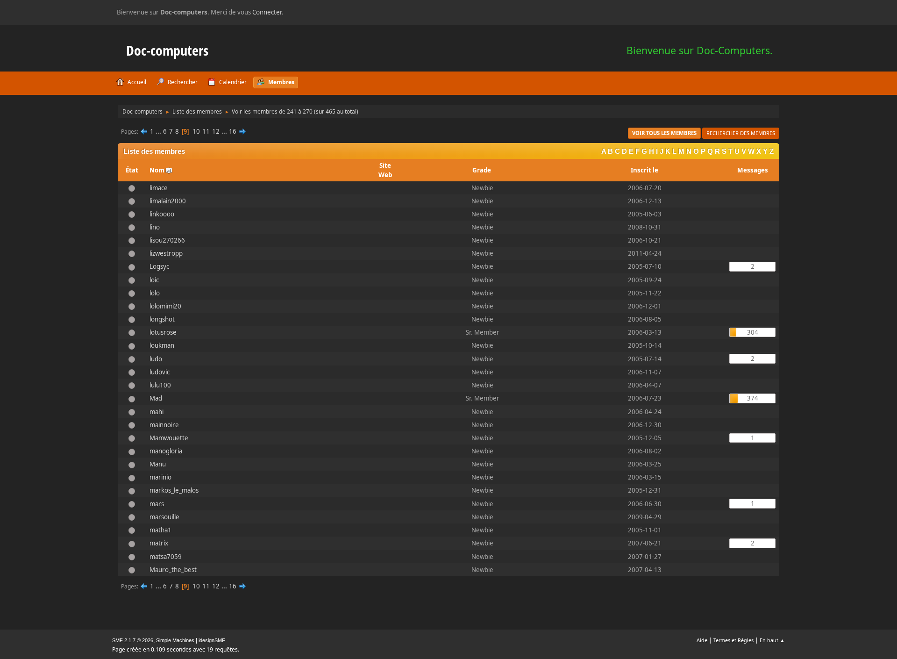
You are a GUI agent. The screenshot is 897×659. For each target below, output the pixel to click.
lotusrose (163, 332)
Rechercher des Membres (740, 132)
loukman (162, 345)
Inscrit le (644, 170)
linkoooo (162, 214)
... (159, 131)
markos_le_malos (174, 490)
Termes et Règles (733, 640)
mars (157, 504)
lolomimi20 (165, 306)
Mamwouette (169, 438)
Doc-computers (167, 50)
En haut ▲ (772, 640)
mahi (157, 412)
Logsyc (159, 266)
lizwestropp (166, 253)
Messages (752, 170)
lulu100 (160, 385)
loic (154, 280)
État (132, 170)
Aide (702, 640)
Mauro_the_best (173, 570)
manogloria (166, 451)
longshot (162, 319)
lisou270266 (167, 240)
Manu (158, 464)
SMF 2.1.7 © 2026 (132, 640)
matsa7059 (166, 556)
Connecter (267, 12)
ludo (156, 359)
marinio (160, 477)
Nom (157, 170)
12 (216, 131)
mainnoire (164, 425)
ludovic (160, 372)
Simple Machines (175, 640)
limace (159, 188)
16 (232, 131)
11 (206, 131)
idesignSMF (212, 640)
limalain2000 (168, 201)
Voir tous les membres (664, 132)
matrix (159, 543)
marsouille (164, 517)
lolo (155, 293)
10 (196, 131)
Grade (482, 170)
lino (155, 227)
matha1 (160, 530)
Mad (156, 398)
